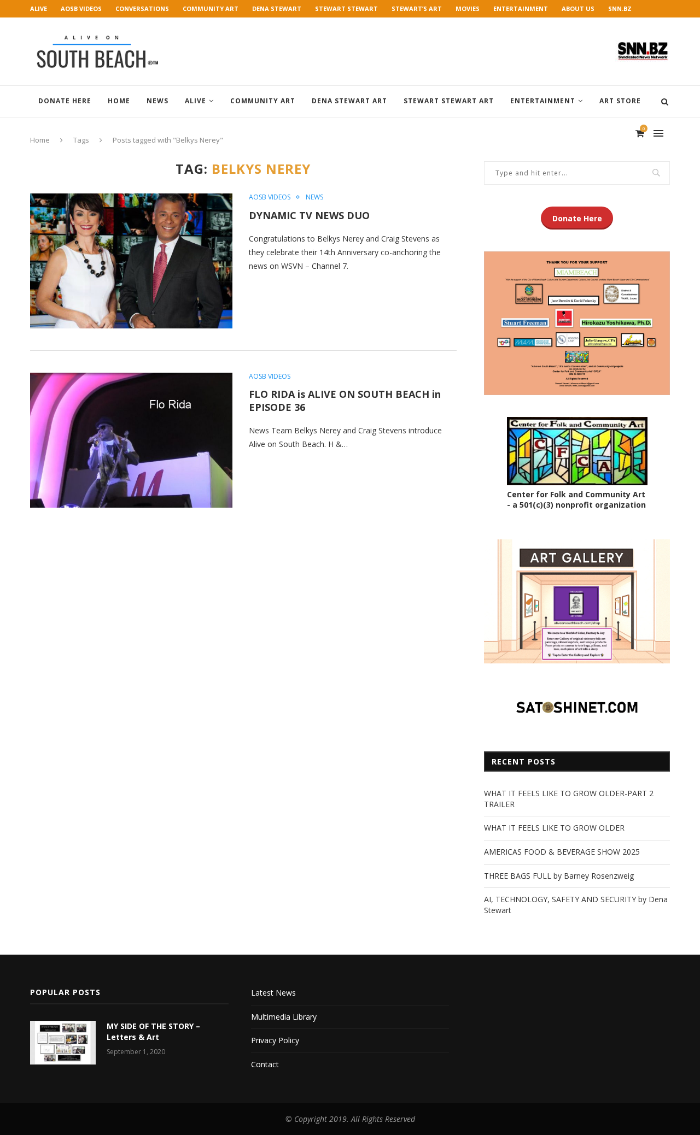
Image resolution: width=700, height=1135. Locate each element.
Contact (265, 1064)
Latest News (273, 992)
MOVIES (468, 8)
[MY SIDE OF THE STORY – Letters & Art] (63, 1043)
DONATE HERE (64, 100)
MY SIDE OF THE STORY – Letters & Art (153, 1031)
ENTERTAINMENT (520, 8)
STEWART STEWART (346, 8)
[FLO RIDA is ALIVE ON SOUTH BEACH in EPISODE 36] (131, 440)
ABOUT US (578, 8)
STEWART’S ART (417, 8)
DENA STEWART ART (349, 100)
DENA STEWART (276, 8)
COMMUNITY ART (210, 8)
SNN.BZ (620, 8)
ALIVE (38, 8)
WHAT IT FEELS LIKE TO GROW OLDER (554, 827)
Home (119, 100)
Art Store (620, 100)
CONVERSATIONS (142, 8)
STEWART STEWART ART (449, 100)
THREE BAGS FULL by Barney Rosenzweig (559, 876)
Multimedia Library (284, 1016)
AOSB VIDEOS (81, 8)
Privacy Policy (275, 1040)
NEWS (157, 100)
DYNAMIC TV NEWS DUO (309, 215)
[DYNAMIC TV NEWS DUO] (131, 260)
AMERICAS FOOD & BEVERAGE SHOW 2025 (562, 851)
